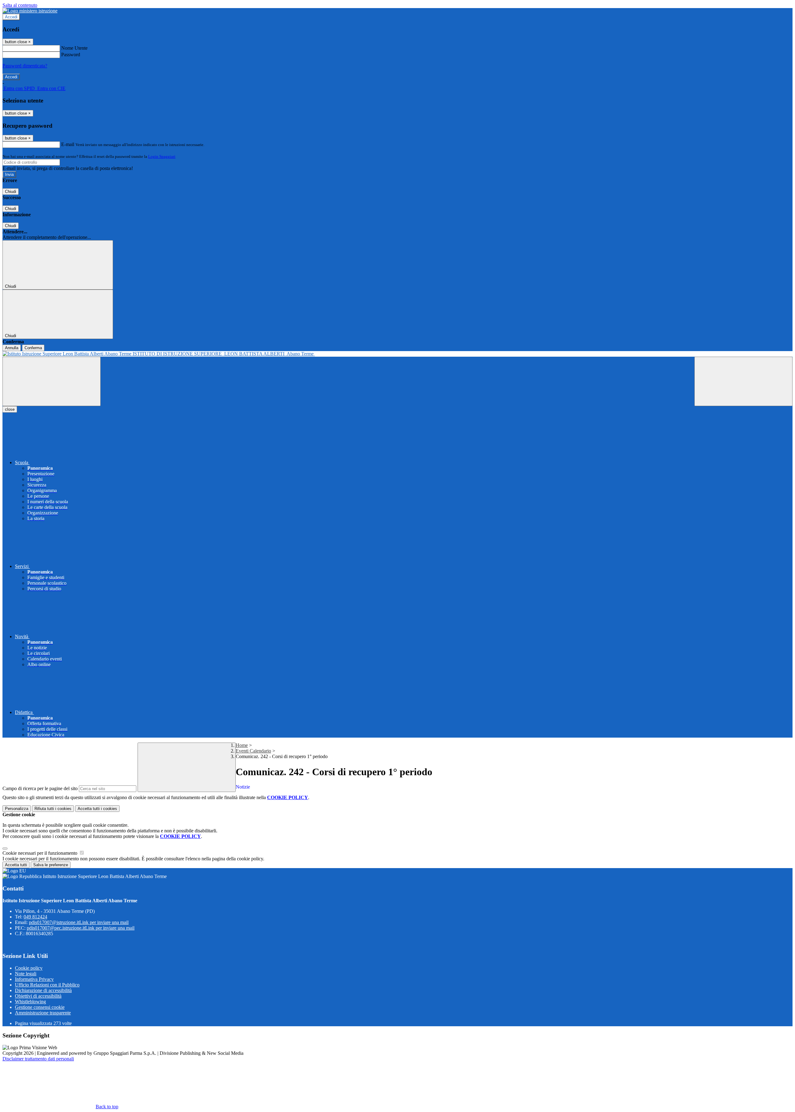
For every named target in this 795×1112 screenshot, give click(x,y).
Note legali (25, 973)
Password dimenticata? (24, 65)
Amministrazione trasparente (43, 1012)
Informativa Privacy (34, 979)
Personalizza (16, 808)
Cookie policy (29, 968)
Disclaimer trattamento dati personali (38, 1058)
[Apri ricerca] (743, 381)
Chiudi (10, 191)
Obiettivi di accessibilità (38, 996)
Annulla (11, 347)
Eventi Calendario (253, 750)
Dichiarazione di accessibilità (43, 990)
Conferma (33, 347)
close (10, 409)
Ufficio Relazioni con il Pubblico (47, 984)
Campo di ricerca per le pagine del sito (40, 788)
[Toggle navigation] (51, 381)
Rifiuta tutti (52, 808)
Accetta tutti (97, 808)
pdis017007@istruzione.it (79, 922)
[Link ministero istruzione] (29, 10)
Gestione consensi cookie (40, 1007)
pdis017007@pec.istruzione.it (80, 928)
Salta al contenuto (19, 5)
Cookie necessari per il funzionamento (40, 853)
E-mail (67, 144)
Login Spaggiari (161, 156)
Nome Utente (74, 48)
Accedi (11, 17)
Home (242, 745)
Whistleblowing (30, 1001)
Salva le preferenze (50, 865)
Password (70, 54)
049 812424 (35, 916)
